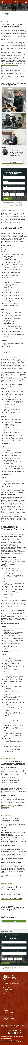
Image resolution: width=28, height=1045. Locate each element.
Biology (3, 916)
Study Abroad (7, 998)
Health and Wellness (8, 1016)
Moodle (5, 1008)
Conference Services (8, 1014)
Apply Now (14, 921)
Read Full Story (12, 162)
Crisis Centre (7, 1004)
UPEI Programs (7, 13)
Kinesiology (6, 14)
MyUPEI (5, 991)
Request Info (7, 198)
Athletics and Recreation (9, 1006)
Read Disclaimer (20, 1041)
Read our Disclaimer (15, 970)
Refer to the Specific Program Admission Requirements (11, 805)
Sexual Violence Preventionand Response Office (10, 1019)
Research (6, 1010)
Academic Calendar (8, 989)
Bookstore (6, 993)
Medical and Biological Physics (9, 917)
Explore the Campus (8, 1002)
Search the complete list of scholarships (11, 858)
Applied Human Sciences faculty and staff (11, 898)
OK (1, 1043)
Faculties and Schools (9, 1012)
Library (5, 1000)
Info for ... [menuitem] (15, 2)
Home (3, 12)
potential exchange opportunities (9, 64)
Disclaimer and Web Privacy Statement (9, 1041)
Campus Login (12, 991)
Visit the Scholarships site (7, 875)
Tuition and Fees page (11, 843)
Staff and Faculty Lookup (9, 995)
